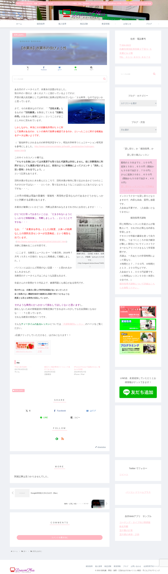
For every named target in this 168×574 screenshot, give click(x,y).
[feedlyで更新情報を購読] (56, 438)
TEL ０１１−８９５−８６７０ (134, 57)
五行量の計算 (126, 530)
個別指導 (89, 566)
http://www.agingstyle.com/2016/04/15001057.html (41, 241)
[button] (91, 68)
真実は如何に (19, 390)
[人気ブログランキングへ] (25, 345)
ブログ (125, 566)
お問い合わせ (136, 566)
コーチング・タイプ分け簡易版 (134, 522)
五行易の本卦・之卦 (129, 534)
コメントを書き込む (59, 537)
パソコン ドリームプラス (138, 492)
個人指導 (98, 566)
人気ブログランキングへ (24, 351)
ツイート (123, 474)
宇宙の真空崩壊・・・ (23, 367)
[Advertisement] (138, 433)
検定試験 (107, 566)
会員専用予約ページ (151, 566)
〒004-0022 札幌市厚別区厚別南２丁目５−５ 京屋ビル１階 (135, 49)
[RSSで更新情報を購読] (62, 438)
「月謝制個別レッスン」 (73, 324)
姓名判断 (123, 526)
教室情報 (117, 566)
